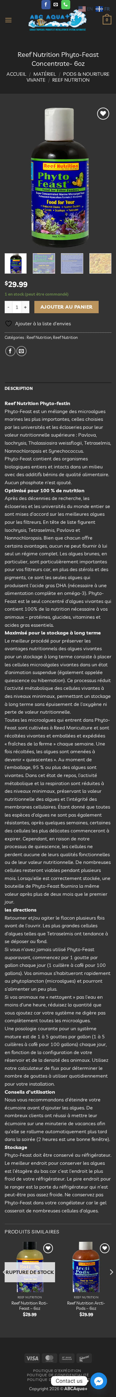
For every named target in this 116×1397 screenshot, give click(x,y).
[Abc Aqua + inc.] (57, 20)
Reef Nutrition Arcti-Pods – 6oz (86, 1305)
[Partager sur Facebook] (10, 351)
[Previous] (14, 177)
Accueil (16, 74)
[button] (8, 20)
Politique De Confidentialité (58, 1375)
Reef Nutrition (70, 80)
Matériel (44, 74)
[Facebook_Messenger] (98, 1381)
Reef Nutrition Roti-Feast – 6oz (29, 1305)
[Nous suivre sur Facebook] (45, 4)
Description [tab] (19, 388)
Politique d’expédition (57, 1370)
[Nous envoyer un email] (55, 4)
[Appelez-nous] (65, 4)
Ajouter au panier (67, 307)
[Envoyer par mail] (21, 351)
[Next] (101, 177)
